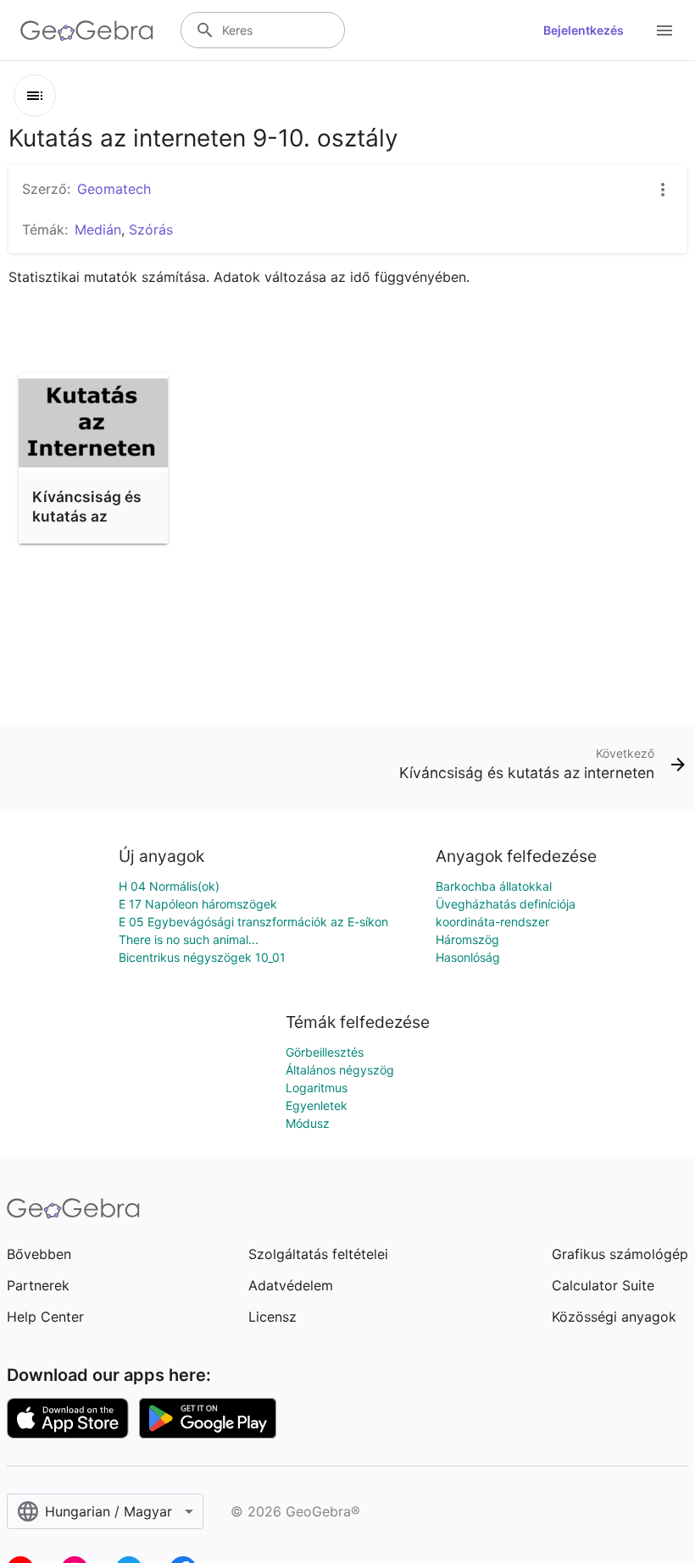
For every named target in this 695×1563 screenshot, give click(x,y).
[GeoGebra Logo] (86, 30)
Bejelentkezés (583, 30)
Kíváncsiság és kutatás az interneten (87, 516)
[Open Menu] (664, 30)
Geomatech (114, 188)
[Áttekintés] (35, 96)
